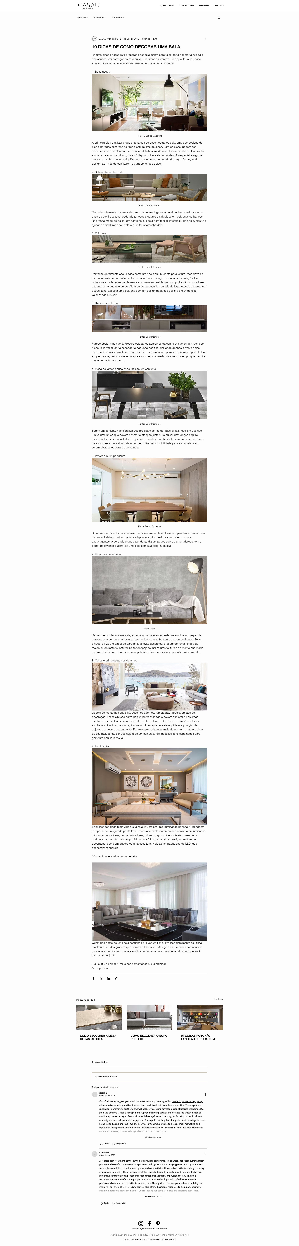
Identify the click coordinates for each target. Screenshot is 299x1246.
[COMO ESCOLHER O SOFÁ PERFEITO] (149, 1017)
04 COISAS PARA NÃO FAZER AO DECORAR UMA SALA (199, 1037)
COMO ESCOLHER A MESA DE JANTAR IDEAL (98, 1037)
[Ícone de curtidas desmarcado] (101, 1144)
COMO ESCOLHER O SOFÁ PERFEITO (149, 1037)
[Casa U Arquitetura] (141, 1223)
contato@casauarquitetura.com (149, 1228)
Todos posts (82, 17)
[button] (218, 17)
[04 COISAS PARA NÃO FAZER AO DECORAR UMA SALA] (200, 1017)
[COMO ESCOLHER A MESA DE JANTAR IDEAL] (99, 1017)
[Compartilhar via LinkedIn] (108, 978)
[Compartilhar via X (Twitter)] (101, 978)
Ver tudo (218, 999)
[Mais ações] (205, 39)
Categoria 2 (118, 17)
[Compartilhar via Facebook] (93, 978)
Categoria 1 (100, 17)
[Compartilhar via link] (116, 978)
